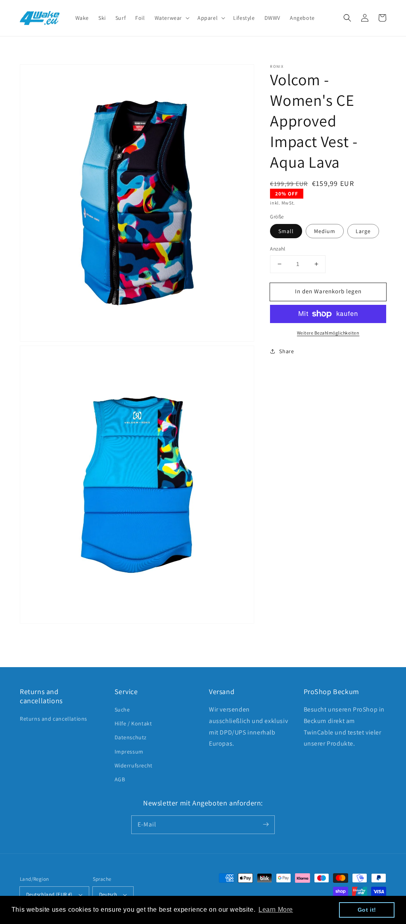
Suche (122, 709)
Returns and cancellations (53, 718)
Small (286, 231)
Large (363, 231)
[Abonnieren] (265, 824)
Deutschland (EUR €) (49, 894)
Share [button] (286, 351)
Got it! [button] (367, 910)
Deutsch (108, 894)
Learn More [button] (276, 909)
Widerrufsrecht (134, 765)
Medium (324, 231)
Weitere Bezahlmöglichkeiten (328, 333)
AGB (120, 779)
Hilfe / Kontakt (133, 723)
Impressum (129, 751)
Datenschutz (131, 737)
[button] (347, 18)
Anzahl (277, 248)
